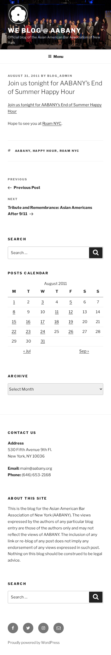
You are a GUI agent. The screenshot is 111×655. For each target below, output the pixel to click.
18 (56, 321)
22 (14, 331)
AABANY (22, 151)
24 (42, 331)
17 (43, 321)
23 (28, 331)
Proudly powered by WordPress (34, 642)
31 (43, 341)
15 (14, 321)
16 (28, 321)
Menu (58, 56)
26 (70, 331)
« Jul (27, 351)
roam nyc (70, 151)
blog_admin (59, 76)
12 (71, 312)
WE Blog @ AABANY (44, 30)
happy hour (45, 151)
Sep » (84, 351)
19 (71, 321)
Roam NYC (51, 123)
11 (57, 312)
